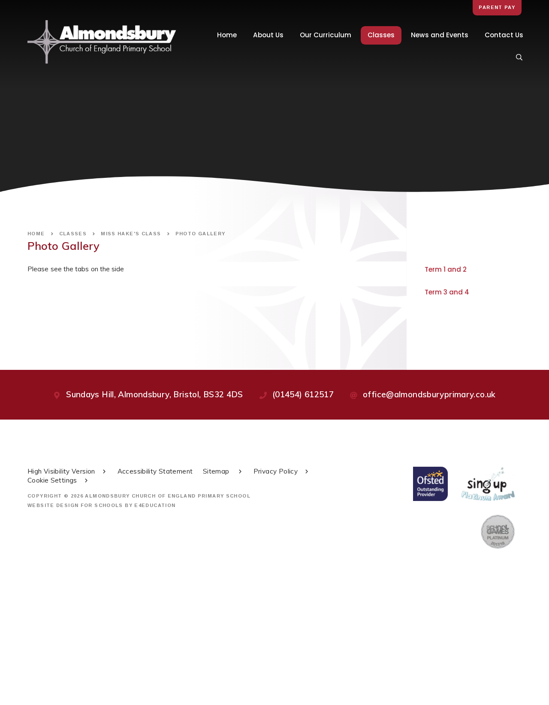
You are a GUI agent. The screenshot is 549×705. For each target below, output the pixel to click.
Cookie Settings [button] (52, 480)
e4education (154, 505)
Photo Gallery (200, 233)
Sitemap (217, 471)
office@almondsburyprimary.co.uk (429, 394)
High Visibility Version (61, 471)
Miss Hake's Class (131, 233)
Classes (73, 233)
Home (36, 233)
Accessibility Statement (155, 471)
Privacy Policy (275, 471)
